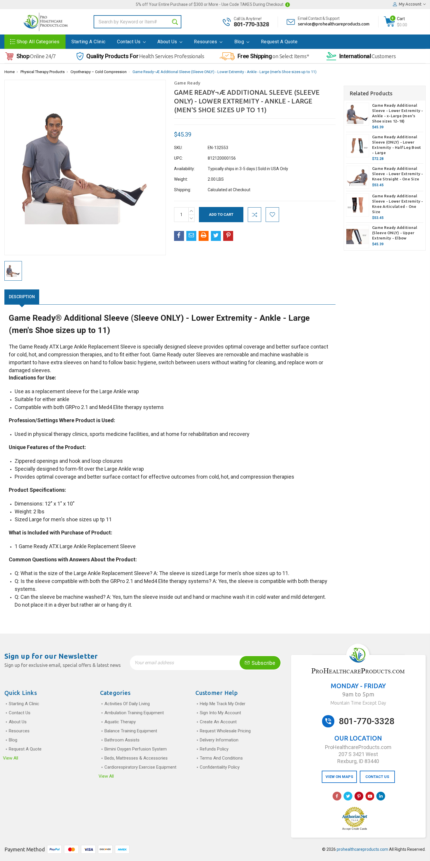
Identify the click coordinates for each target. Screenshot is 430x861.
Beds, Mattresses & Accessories (136, 758)
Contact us (129, 41)
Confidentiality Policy (220, 767)
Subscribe (262, 663)
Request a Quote (279, 41)
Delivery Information (219, 740)
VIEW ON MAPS (339, 776)
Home (9, 72)
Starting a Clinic (88, 41)
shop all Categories (38, 41)
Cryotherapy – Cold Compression (98, 72)
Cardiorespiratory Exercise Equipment (140, 767)
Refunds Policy (214, 749)
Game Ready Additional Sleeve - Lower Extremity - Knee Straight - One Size (397, 173)
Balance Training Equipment (130, 731)
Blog (239, 41)
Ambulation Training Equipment (134, 712)
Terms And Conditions (221, 758)
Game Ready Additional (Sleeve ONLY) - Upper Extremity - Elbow (394, 232)
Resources (206, 41)
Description (22, 296)
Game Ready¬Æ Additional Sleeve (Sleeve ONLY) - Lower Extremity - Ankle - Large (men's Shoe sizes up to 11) (225, 72)
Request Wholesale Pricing (225, 731)
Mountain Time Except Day (358, 702)
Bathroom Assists (122, 740)
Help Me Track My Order (222, 703)
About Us (167, 41)
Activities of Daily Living (127, 703)
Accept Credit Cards (354, 828)
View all (10, 758)
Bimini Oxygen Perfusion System (135, 749)
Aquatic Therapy (120, 721)
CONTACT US (377, 776)
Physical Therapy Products (42, 72)
